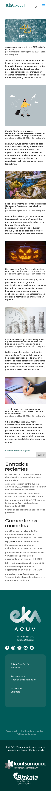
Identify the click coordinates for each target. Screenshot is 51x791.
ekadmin (13, 138)
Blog (43, 52)
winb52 (8, 531)
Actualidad (16, 688)
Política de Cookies (26, 734)
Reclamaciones (19, 676)
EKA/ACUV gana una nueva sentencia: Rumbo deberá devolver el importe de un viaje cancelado (25, 133)
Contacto (15, 691)
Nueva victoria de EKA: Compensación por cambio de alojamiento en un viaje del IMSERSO (23, 534)
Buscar (41, 455)
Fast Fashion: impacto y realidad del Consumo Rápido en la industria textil (25, 205)
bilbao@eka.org (25, 640)
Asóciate (15, 667)
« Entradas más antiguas (17, 450)
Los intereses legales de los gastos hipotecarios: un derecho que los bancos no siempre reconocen (24, 341)
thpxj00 (9, 541)
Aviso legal (11, 731)
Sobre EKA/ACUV (20, 664)
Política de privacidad (32, 731)
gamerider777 (12, 552)
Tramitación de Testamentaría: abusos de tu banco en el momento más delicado (25, 411)
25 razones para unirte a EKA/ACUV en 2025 (25, 48)
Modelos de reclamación (23, 679)
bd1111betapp (12, 563)
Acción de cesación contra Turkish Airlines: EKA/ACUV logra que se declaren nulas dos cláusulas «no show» (25, 487)
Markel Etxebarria (18, 52)
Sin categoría (11, 54)
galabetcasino (12, 574)
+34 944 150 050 (25, 636)
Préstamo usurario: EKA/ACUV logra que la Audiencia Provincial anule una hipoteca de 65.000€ (25, 503)
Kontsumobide (36, 750)
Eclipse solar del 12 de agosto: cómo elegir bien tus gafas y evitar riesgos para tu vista (23, 477)
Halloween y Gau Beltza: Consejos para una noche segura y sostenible (25, 270)
